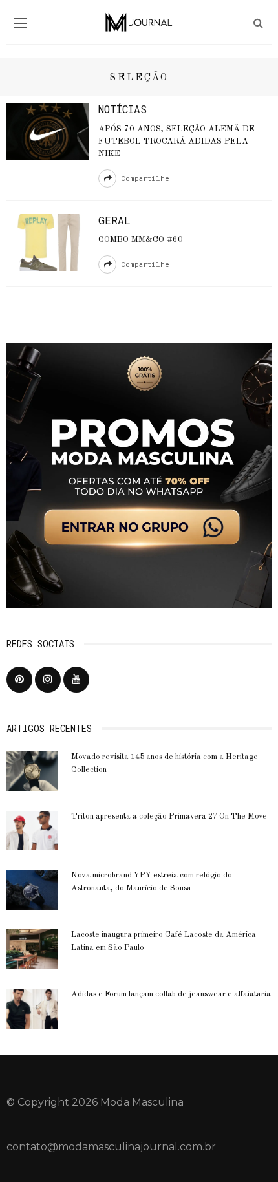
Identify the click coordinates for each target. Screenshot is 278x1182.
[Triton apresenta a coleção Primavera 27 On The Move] (32, 830)
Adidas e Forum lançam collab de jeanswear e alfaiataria (171, 994)
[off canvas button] (20, 23)
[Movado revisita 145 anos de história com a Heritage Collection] (32, 770)
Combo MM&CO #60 (140, 239)
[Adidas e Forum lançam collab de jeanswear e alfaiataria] (32, 1008)
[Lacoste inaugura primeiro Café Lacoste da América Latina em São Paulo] (32, 948)
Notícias (122, 109)
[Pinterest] (19, 680)
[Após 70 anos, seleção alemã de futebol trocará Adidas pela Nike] (47, 130)
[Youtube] (76, 680)
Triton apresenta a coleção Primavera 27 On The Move (169, 817)
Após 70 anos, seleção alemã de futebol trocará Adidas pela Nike (176, 141)
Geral (114, 220)
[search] (258, 23)
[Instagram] (48, 680)
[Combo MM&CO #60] (47, 241)
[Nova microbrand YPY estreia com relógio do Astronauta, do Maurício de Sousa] (32, 889)
